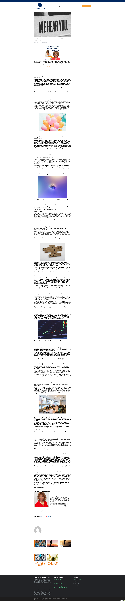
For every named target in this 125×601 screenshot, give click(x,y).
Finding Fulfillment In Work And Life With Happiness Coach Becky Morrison (52, 563)
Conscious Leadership (57, 579)
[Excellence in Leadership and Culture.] (40, 6)
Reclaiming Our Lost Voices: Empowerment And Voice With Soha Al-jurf (40, 548)
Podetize (51, 599)
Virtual (55, 6)
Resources (74, 6)
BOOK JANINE (86, 6)
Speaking (61, 6)
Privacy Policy (36, 599)
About (79, 6)
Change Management (57, 588)
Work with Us (67, 6)
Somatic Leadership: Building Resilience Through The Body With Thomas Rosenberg (52, 548)
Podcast (47, 42)
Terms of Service (42, 599)
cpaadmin (37, 42)
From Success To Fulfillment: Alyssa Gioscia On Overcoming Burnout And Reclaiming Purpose (65, 549)
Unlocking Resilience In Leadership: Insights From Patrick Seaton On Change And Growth (40, 564)
